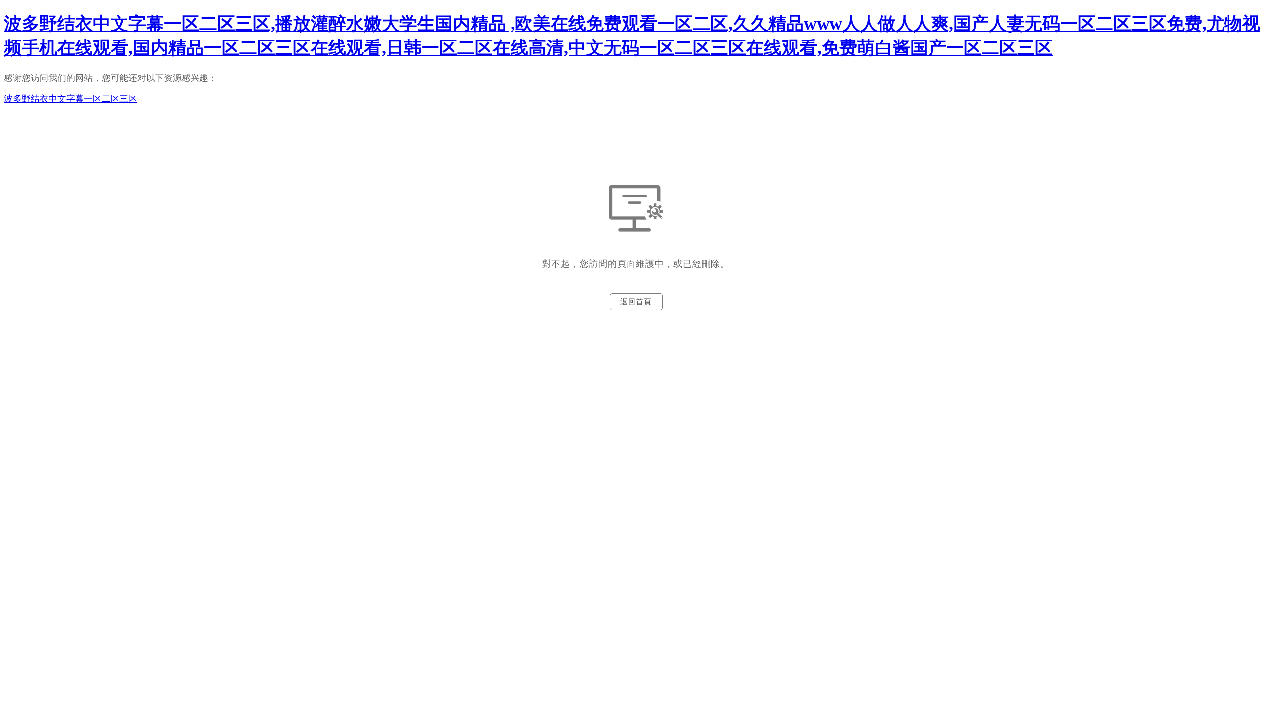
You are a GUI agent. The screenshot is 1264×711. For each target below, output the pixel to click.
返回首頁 (636, 302)
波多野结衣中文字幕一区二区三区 (70, 99)
